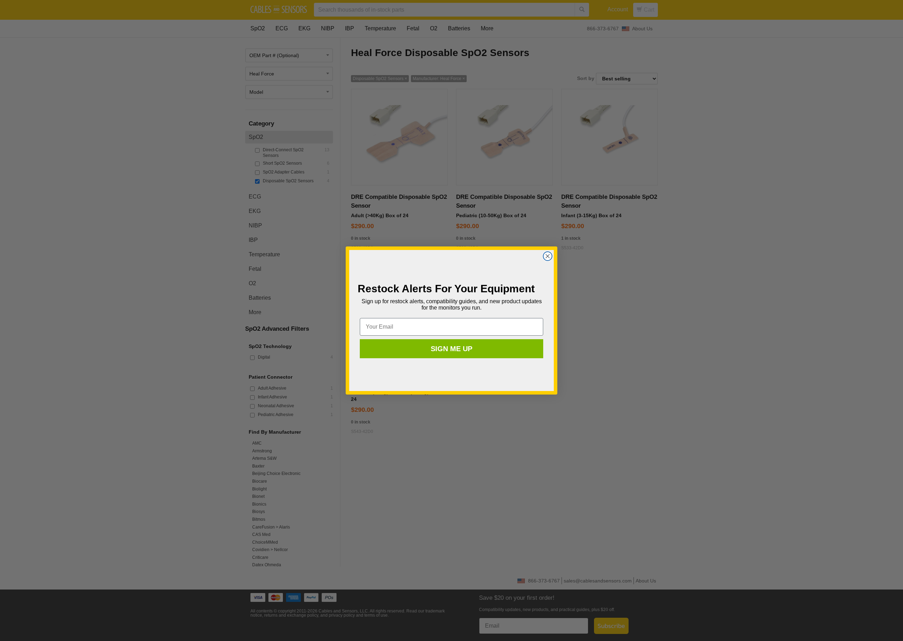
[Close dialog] (547, 256)
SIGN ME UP (451, 349)
